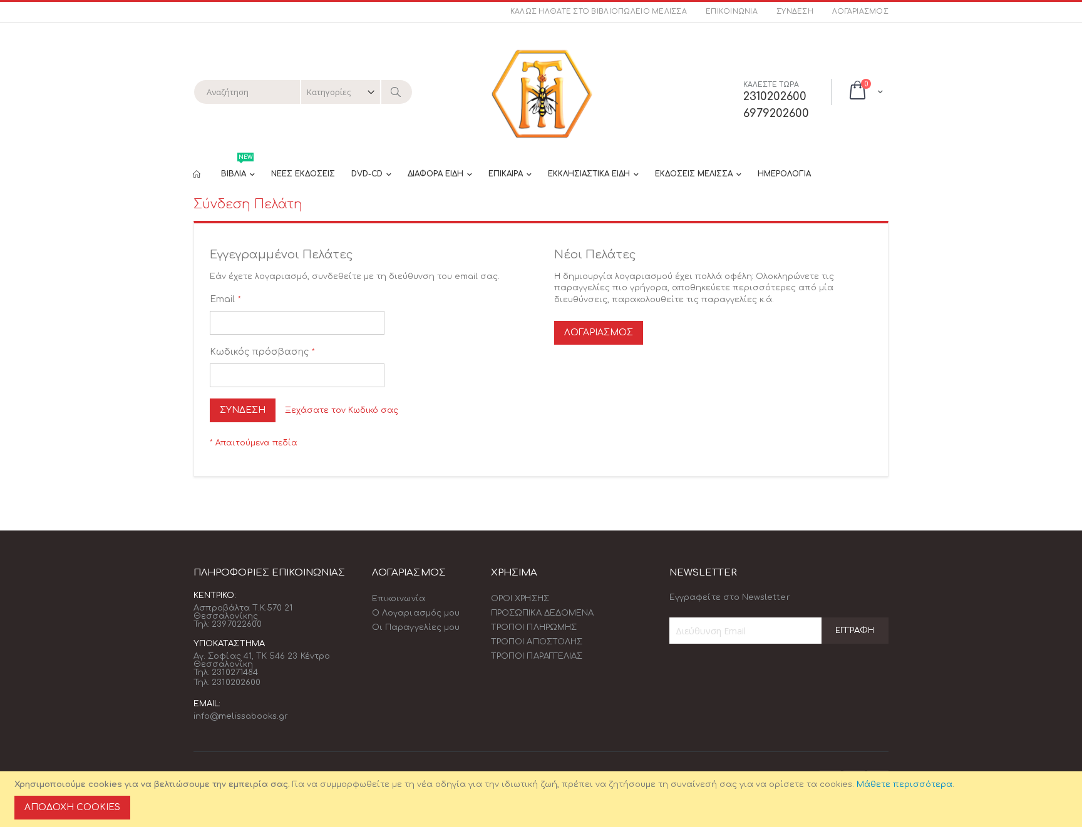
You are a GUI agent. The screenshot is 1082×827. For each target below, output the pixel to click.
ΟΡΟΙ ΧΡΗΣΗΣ (520, 598)
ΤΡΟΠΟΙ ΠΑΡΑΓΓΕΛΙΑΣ (536, 656)
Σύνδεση (794, 12)
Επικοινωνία (732, 12)
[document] (542, 799)
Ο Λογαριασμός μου (416, 613)
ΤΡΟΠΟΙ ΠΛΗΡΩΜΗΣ (534, 627)
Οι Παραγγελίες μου (416, 627)
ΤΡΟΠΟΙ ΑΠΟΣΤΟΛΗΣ (536, 641)
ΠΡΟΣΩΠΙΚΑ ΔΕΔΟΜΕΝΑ (542, 613)
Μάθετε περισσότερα (904, 784)
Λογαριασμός (860, 12)
